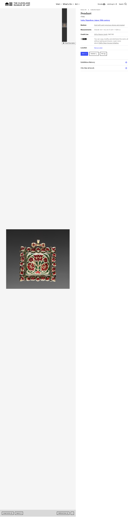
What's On (67, 4)
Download (93, 53)
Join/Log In (111, 4)
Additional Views (62, 513)
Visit (58, 4)
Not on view (98, 48)
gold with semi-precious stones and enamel (109, 25)
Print (102, 53)
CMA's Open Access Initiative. (109, 43)
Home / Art (83, 9)
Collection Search (95, 9)
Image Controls (6, 513)
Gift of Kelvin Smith (100, 34)
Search (121, 4)
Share (83, 53)
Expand (18, 513)
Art (76, 4)
